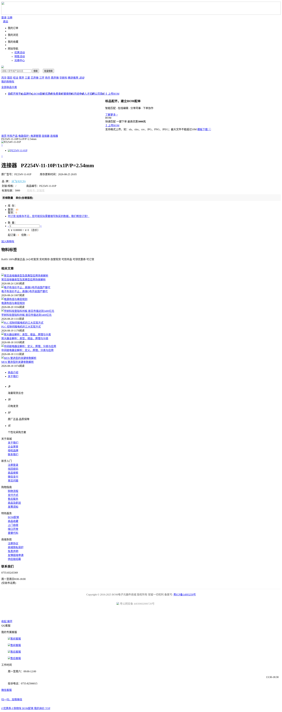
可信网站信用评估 (122, 613)
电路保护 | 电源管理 (29, 136)
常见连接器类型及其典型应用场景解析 (23, 279)
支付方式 (13, 495)
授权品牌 (13, 450)
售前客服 (15, 638)
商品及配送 (14, 502)
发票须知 (13, 506)
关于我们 (13, 376)
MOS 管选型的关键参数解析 (17, 362)
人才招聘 (89, 93)
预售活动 (19, 56)
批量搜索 (48, 71)
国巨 (9, 77)
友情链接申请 (16, 555)
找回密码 (13, 468)
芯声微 (35, 77)
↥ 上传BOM (112, 93)
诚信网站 (159, 613)
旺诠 (15, 77)
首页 (4, 136)
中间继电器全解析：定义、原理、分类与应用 (27, 350)
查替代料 (13, 533)
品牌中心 (29, 93)
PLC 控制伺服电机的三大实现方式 (21, 326)
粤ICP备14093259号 (184, 594)
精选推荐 (76, 77)
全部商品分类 (9, 87)
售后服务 (13, 499)
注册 (9, 17)
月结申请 (79, 93)
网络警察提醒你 (141, 613)
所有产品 (12, 136)
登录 (4, 17)
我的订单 (13, 28)
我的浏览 (13, 35)
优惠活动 (19, 52)
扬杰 (47, 77)
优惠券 (49, 93)
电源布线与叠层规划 (13, 303)
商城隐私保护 (16, 547)
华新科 (63, 77)
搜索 (35, 71)
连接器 (45, 136)
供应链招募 (14, 559)
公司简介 (100, 93)
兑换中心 (19, 60)
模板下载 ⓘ (204, 129)
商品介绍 (13, 372)
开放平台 (18, 93)
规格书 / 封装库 (36, 190)
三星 (27, 77)
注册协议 (13, 543)
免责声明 (13, 551)
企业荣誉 (13, 446)
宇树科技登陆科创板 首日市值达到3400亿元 (26, 315)
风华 (4, 77)
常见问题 (13, 480)
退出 (5, 21)
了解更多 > (111, 114)
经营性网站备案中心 (104, 613)
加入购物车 (7, 241)
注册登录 (13, 465)
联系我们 (13, 454)
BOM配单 (39, 93)
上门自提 (13, 525)
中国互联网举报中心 (178, 613)
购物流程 (13, 491)
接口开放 (13, 529)
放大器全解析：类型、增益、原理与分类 (24, 338)
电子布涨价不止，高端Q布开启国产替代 (24, 291)
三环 (41, 77)
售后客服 (15, 651)
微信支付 (13, 476)
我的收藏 (13, 41)
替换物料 (68, 93)
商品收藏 (13, 521)
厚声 (21, 77)
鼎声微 (55, 77)
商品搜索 (13, 472)
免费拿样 (58, 93)
